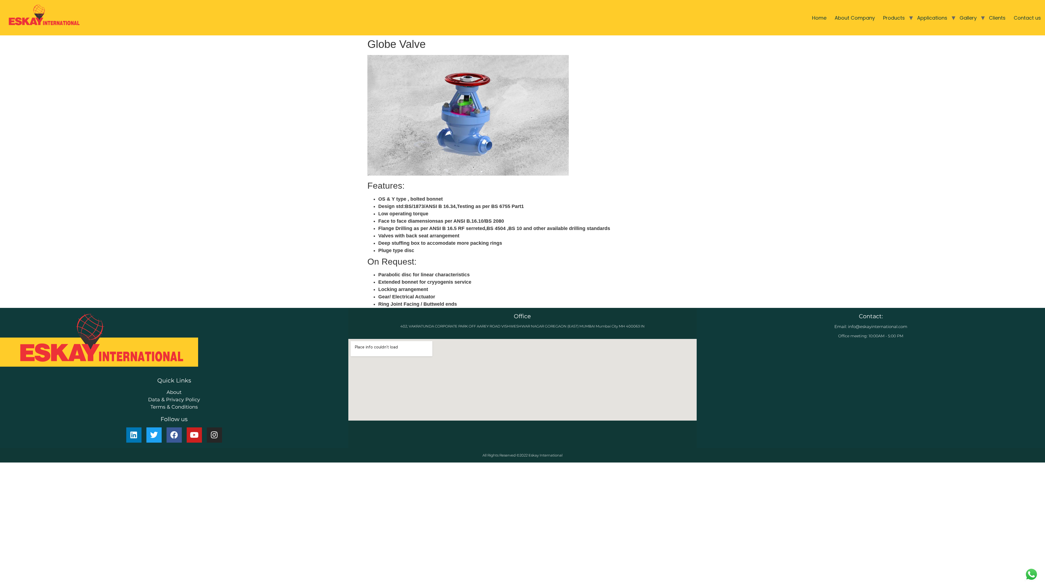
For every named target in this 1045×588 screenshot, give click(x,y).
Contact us (1027, 17)
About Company (855, 17)
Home (819, 17)
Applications (932, 17)
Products (894, 17)
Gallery (968, 17)
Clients (997, 17)
